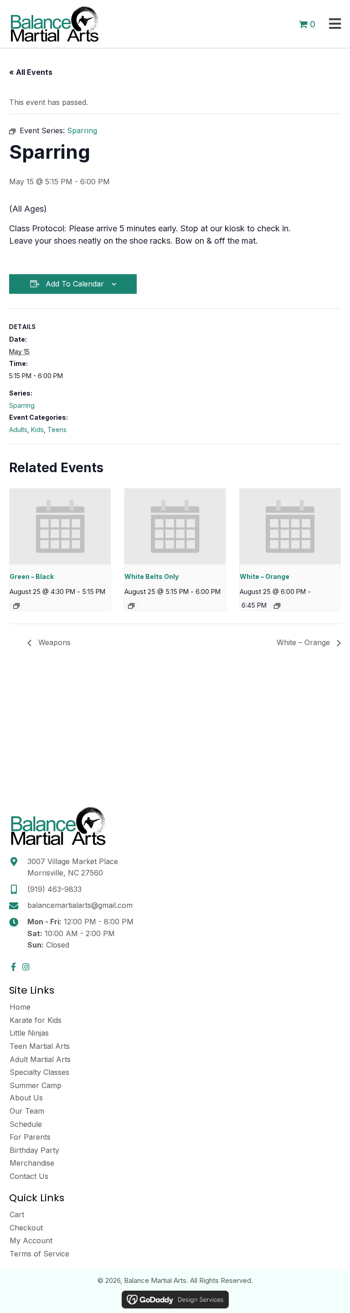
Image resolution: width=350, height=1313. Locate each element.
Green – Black (32, 576)
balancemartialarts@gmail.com (80, 905)
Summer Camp (36, 1085)
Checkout (26, 1227)
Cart (17, 1214)
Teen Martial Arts (40, 1046)
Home (20, 1006)
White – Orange (264, 576)
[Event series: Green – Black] (16, 606)
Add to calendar (75, 283)
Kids (37, 429)
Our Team (27, 1110)
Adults (18, 429)
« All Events (30, 72)
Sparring (22, 405)
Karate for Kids (36, 1020)
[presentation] (60, 526)
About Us (26, 1097)
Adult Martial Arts (40, 1059)
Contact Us (29, 1176)
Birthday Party (34, 1150)
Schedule (26, 1124)
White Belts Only (151, 576)
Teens (57, 429)
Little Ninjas (29, 1032)
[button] (13, 967)
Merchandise (32, 1162)
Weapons (53, 642)
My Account (31, 1240)
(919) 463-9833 (54, 889)
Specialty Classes (39, 1072)
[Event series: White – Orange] (277, 606)
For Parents (30, 1136)
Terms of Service (39, 1253)
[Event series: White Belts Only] (131, 606)
